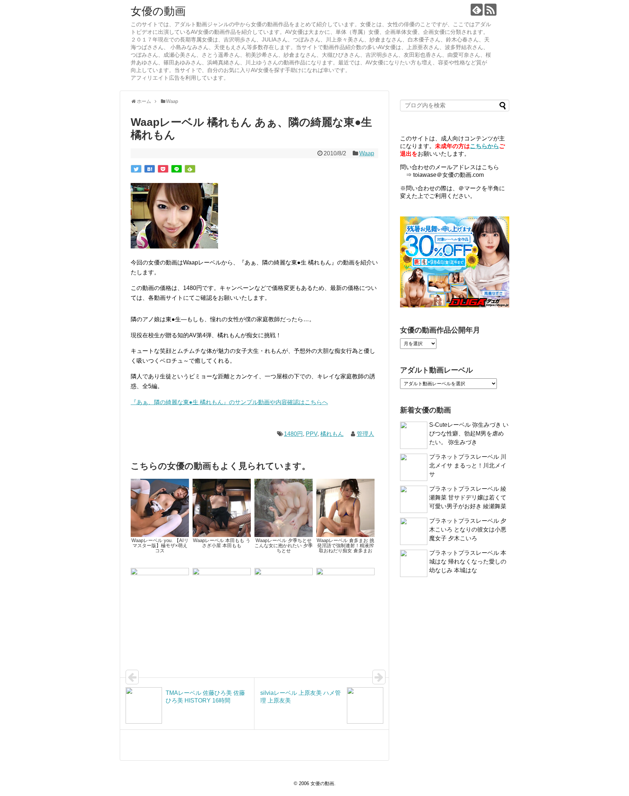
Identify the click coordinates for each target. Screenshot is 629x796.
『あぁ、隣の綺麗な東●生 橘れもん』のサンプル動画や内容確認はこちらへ (229, 402)
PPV (311, 434)
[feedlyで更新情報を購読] (477, 10)
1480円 (293, 434)
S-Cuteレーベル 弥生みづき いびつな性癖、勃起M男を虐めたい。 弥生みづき (469, 433)
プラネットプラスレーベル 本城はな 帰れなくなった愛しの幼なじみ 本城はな (467, 561)
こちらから (484, 146)
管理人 (365, 434)
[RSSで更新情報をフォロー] (490, 10)
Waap (366, 153)
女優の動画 (158, 11)
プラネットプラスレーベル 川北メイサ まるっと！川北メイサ (467, 465)
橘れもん (332, 434)
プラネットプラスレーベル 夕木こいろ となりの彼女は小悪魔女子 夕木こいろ (467, 529)
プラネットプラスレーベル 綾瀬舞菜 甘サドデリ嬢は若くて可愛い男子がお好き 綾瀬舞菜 (467, 497)
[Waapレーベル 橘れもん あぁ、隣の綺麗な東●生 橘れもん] (149, 169)
